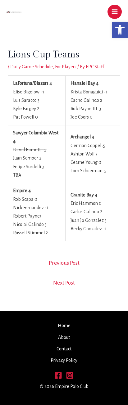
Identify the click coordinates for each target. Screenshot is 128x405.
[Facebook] (58, 375)
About (64, 337)
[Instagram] (70, 375)
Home (64, 325)
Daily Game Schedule (31, 66)
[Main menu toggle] (114, 12)
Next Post (64, 283)
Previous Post (64, 263)
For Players (65, 66)
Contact (64, 348)
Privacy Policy (64, 360)
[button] (120, 30)
